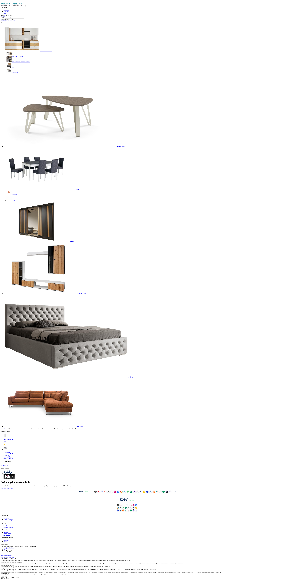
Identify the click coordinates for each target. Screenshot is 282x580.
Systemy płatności (5, 468)
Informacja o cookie (8, 520)
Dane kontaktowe (8, 525)
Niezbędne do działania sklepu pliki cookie (12, 562)
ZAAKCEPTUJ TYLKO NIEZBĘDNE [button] (10, 577)
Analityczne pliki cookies (6, 568)
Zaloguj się (6, 10)
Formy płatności (7, 533)
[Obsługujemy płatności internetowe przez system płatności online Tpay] (127, 494)
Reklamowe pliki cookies (6, 570)
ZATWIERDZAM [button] (5, 573)
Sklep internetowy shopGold (7, 557)
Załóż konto (6, 11)
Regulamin (6, 518)
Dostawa (6, 532)
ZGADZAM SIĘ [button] (5, 578)
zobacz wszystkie (5, 465)
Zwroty (5, 541)
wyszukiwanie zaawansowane (8, 20)
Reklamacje (6, 540)
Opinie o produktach (5, 431)
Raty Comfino (7, 535)
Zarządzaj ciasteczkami (6, 555)
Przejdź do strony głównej (7, 488)
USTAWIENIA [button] (4, 576)
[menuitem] (128, 49)
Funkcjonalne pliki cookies (7, 565)
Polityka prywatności (8, 519)
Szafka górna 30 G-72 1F (8, 440)
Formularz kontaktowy (9, 527)
